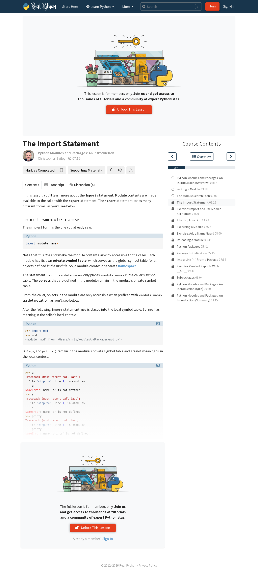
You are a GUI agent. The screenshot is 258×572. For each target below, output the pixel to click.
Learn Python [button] (100, 6)
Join (212, 6)
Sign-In (107, 538)
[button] (111, 170)
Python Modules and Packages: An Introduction (76, 153)
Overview (204, 156)
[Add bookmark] (61, 170)
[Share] (130, 170)
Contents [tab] (32, 184)
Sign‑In (228, 6)
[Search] (143, 6)
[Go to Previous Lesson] (172, 156)
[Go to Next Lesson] (231, 156)
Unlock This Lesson (131, 109)
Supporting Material (85, 170)
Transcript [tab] (56, 184)
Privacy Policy (147, 565)
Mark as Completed (40, 170)
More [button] (126, 6)
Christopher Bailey (51, 158)
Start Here (70, 6)
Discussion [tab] (84, 184)
